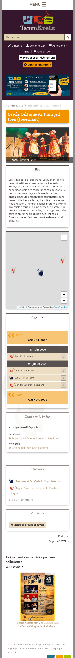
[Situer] (63, 356)
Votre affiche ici (14, 567)
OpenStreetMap (60, 307)
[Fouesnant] (13, 270)
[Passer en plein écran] (64, 237)
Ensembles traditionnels (45, 105)
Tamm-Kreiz (14, 105)
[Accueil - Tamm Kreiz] (37, 21)
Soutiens (44, 644)
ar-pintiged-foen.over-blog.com (30, 447)
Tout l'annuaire (22, 499)
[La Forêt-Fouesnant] (62, 260)
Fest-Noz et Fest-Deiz (28, 481)
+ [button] (64, 294)
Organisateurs (51, 481)
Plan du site (24, 644)
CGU (52, 644)
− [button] (64, 300)
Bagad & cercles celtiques (30, 488)
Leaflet (21, 307)
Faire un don (44, 51)
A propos (12, 644)
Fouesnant (29, 356)
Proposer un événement (29, 648)
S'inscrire (17, 45)
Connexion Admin (39, 64)
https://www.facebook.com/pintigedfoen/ (36, 438)
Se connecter (37, 45)
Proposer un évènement (38, 57)
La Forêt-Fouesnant (33, 384)
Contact (35, 644)
